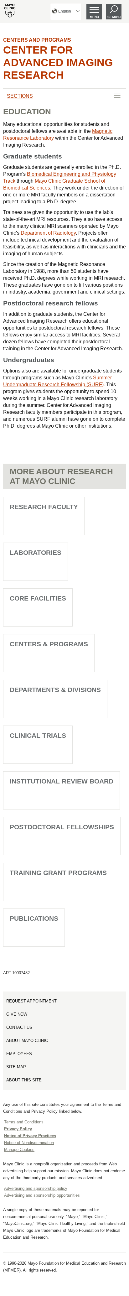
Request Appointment (31, 1001)
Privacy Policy (18, 1129)
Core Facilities (38, 598)
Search (114, 17)
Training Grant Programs (58, 872)
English (64, 11)
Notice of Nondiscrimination (29, 1142)
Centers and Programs (37, 40)
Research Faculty (44, 506)
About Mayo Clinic (27, 1040)
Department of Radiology (48, 233)
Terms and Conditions (24, 1122)
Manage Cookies (19, 1149)
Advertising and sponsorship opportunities (42, 1195)
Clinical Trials (38, 735)
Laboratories (35, 552)
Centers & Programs (49, 644)
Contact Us (19, 1027)
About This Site (24, 1080)
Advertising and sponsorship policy (35, 1188)
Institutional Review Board (61, 781)
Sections (20, 96)
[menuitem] (65, 11)
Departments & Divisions (55, 689)
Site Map (16, 1066)
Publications (34, 918)
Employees (19, 1053)
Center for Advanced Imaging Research (58, 62)
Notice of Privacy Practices (30, 1135)
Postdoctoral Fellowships (62, 826)
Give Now (16, 1014)
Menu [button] (94, 17)
